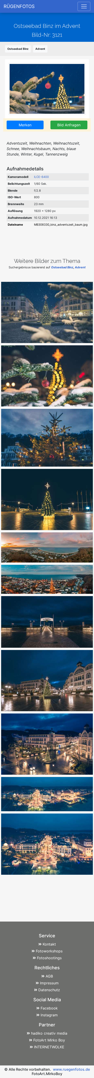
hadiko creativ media (49, 1033)
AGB (49, 976)
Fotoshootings (49, 958)
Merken (25, 125)
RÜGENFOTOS (19, 6)
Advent (40, 48)
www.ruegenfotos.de (71, 1069)
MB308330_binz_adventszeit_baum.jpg (61, 224)
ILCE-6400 (41, 177)
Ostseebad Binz (18, 48)
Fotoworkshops (49, 951)
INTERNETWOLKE (49, 1047)
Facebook (49, 1008)
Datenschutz (49, 990)
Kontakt (49, 944)
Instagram (49, 1015)
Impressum (49, 983)
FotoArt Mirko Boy (49, 1040)
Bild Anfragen (69, 125)
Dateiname (15, 224)
